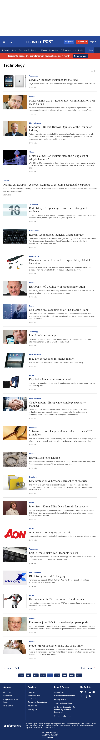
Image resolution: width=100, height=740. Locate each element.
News (14, 50)
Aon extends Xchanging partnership (50, 532)
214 (29, 675)
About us (7, 692)
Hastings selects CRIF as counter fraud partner (56, 599)
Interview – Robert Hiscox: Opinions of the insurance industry (60, 128)
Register (69, 41)
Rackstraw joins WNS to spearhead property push (58, 622)
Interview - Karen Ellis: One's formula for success (58, 506)
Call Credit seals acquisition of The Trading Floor (58, 309)
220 (72, 675)
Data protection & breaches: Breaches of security (58, 480)
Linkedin (89, 692)
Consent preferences (62, 716)
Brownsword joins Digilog (44, 457)
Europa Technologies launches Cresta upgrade (56, 234)
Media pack (32, 710)
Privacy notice (60, 699)
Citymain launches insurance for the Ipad (53, 79)
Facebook (81, 696)
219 (65, 675)
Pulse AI (5, 50)
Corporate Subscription (37, 702)
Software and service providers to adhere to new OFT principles (60, 433)
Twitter (85, 692)
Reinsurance (34, 231)
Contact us (7, 696)
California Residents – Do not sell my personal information (64, 709)
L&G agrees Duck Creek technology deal (53, 552)
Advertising (32, 706)
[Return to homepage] (39, 42)
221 (79, 675)
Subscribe (82, 41)
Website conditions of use (64, 696)
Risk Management (68, 50)
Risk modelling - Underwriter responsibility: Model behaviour (59, 262)
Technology (33, 76)
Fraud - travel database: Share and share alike (56, 645)
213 (22, 675)
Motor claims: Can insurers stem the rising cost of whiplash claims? (58, 157)
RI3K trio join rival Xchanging (47, 575)
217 (50, 675)
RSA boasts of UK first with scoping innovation (57, 286)
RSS (89, 696)
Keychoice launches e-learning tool (50, 379)
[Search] (12, 42)
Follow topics (81, 692)
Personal (34, 50)
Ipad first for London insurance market (52, 358)
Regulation (53, 50)
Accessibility (59, 692)
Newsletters (93, 692)
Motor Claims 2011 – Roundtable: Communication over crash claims (62, 102)
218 (58, 675)
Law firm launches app (42, 335)
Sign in (93, 42)
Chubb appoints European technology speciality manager (57, 404)
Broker (81, 50)
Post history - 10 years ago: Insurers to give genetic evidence (59, 209)
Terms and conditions (63, 703)
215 (36, 675)
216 (43, 675)
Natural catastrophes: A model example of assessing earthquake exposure (46, 184)
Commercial (24, 50)
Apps (85, 696)
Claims (44, 50)
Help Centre (8, 706)
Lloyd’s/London (35, 123)
